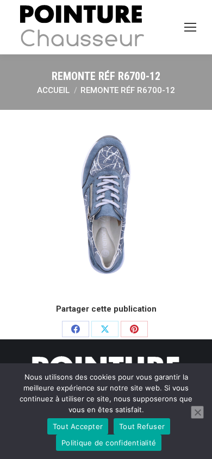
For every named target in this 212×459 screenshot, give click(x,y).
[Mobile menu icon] (190, 27)
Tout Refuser (142, 426)
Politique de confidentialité (108, 442)
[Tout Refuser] (197, 412)
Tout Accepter (78, 426)
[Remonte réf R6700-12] (106, 205)
